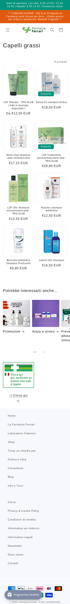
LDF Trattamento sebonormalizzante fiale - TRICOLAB (51, 158)
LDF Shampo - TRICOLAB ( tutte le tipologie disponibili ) (19, 105)
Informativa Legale (20, 537)
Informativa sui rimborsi (23, 528)
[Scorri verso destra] (43, 352)
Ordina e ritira (17, 459)
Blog (11, 476)
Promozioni (11, 331)
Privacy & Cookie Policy (23, 510)
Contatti (13, 563)
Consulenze (16, 468)
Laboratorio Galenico (22, 433)
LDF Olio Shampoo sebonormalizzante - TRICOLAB (18, 210)
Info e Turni (15, 485)
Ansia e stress (43, 331)
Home (12, 415)
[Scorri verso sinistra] (26, 352)
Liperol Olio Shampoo (51, 260)
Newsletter (15, 545)
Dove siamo (16, 554)
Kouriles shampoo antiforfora (51, 209)
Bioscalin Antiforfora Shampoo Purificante (18, 262)
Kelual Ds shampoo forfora (51, 102)
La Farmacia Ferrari (21, 424)
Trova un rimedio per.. (22, 450)
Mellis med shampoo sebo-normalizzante (18, 157)
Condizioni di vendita (22, 519)
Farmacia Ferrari (28, 602)
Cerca (12, 502)
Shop (11, 442)
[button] (8, 30)
